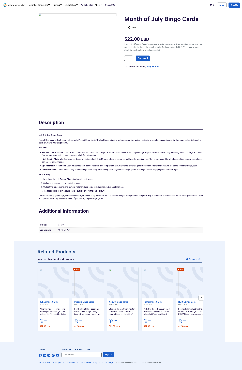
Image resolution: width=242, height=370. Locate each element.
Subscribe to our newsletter (76, 349)
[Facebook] (40, 355)
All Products (191, 259)
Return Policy (72, 363)
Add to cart (143, 58)
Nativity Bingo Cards (118, 302)
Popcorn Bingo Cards (84, 302)
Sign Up (234, 5)
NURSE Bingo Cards (187, 302)
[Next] (201, 297)
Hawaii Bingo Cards (153, 302)
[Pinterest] (53, 355)
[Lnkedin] (44, 355)
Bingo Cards (153, 66)
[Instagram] (48, 355)
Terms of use (44, 363)
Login (221, 5)
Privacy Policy (58, 363)
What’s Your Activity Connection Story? (97, 363)
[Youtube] (57, 355)
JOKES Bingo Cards (49, 302)
